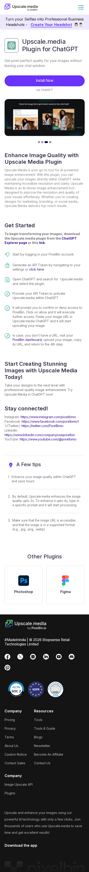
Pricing (10, 720)
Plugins (10, 793)
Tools (38, 720)
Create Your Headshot (51, 24)
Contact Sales (15, 763)
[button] (79, 7)
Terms (9, 737)
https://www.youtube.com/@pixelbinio (48, 439)
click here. (37, 269)
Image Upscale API (19, 784)
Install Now (44, 80)
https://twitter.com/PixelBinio (42, 426)
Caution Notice (16, 754)
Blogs (38, 737)
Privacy (10, 728)
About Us (11, 746)
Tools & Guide (44, 728)
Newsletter (42, 746)
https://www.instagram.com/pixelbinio (48, 417)
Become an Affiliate (48, 754)
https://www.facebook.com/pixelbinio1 (50, 421)
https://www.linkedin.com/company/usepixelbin (40, 435)
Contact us (42, 763)
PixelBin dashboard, (28, 340)
